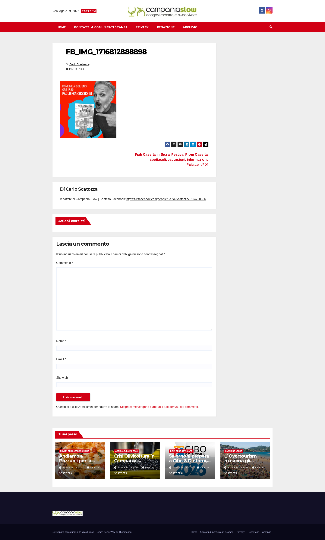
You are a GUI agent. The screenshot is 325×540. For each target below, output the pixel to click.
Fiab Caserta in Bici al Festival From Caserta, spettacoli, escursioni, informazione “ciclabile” (172, 159)
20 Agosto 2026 (73, 467)
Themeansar (125, 532)
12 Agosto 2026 (183, 467)
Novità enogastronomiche (74, 451)
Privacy (142, 27)
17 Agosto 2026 (128, 467)
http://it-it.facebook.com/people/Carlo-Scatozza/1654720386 (166, 199)
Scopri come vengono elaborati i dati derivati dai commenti (159, 406)
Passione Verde (233, 451)
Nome (61, 341)
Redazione (166, 27)
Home (61, 27)
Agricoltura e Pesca (126, 451)
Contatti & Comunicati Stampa (101, 27)
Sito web (62, 377)
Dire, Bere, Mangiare (181, 451)
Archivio (190, 27)
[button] (271, 27)
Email (61, 359)
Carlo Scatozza (79, 64)
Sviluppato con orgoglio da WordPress (73, 532)
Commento (64, 262)
